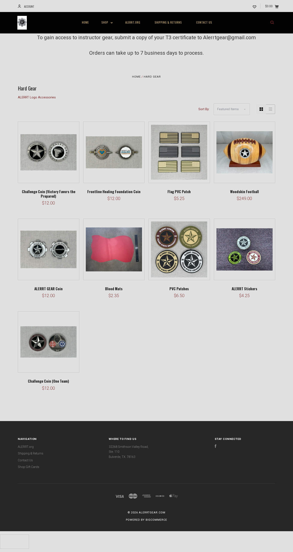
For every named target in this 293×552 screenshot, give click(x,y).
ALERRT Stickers (244, 288)
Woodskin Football (244, 191)
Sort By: (203, 109)
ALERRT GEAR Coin (48, 288)
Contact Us (204, 22)
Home (85, 22)
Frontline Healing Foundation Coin (113, 191)
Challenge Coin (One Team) (48, 381)
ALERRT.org (132, 22)
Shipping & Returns (168, 22)
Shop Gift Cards (28, 467)
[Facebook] (215, 446)
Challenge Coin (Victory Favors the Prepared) (48, 194)
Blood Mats (113, 288)
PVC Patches (179, 288)
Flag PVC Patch (179, 191)
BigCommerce (156, 519)
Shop (105, 22)
